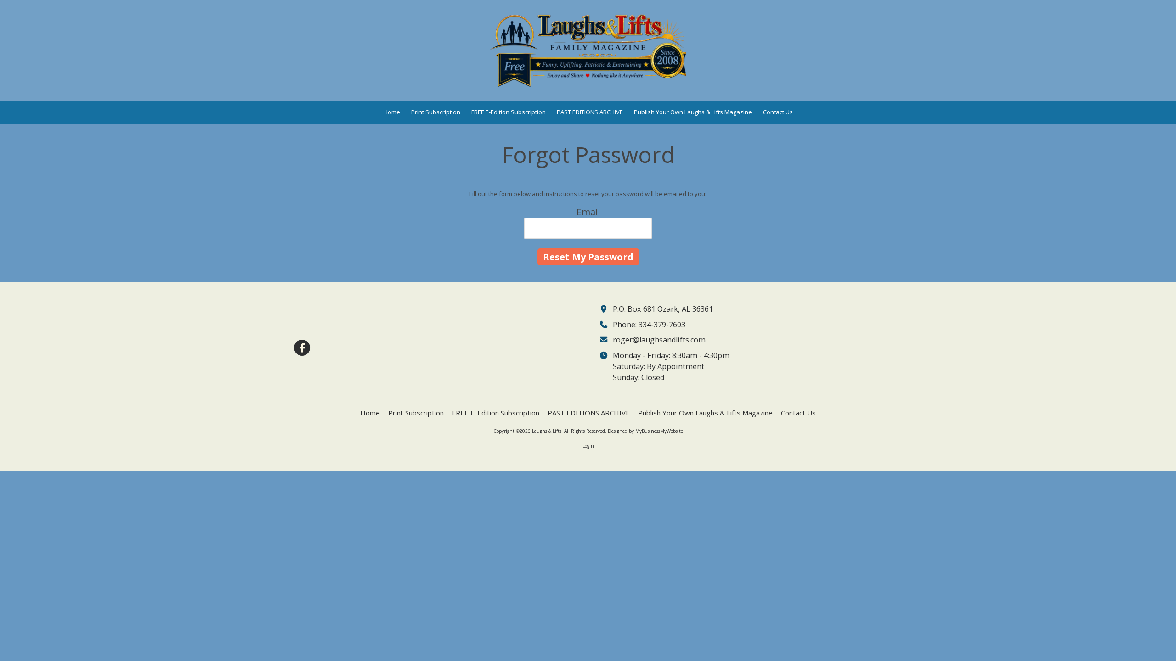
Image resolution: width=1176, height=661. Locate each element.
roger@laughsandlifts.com (659, 340)
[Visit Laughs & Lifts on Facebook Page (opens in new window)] (302, 348)
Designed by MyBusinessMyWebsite (645, 431)
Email (588, 212)
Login (588, 446)
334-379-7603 (662, 324)
